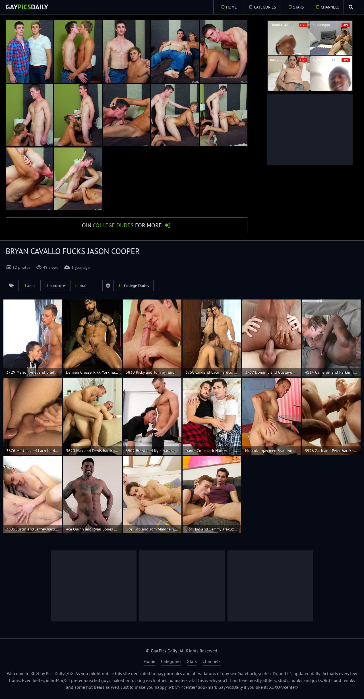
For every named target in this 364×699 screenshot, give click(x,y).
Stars (298, 7)
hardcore (57, 285)
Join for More (121, 225)
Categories (265, 7)
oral (83, 285)
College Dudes (136, 285)
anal (31, 285)
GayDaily (27, 7)
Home (231, 7)
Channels (330, 7)
